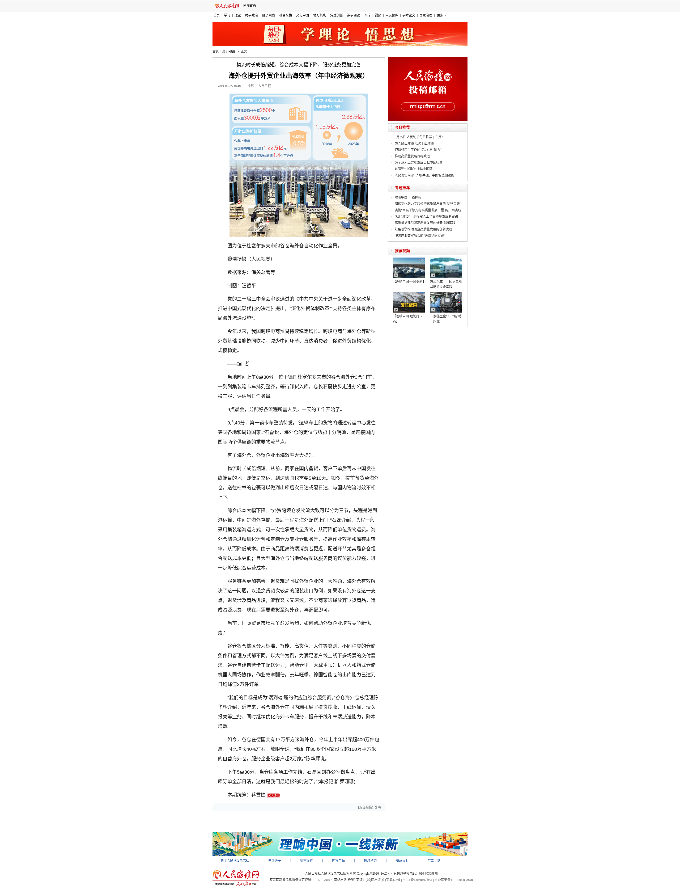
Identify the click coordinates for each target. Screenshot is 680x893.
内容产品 (338, 860)
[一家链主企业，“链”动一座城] (446, 294)
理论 (238, 15)
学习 (227, 15)
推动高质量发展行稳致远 (412, 156)
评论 (367, 15)
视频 (378, 15)
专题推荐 (402, 188)
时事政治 (251, 15)
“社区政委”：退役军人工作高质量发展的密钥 (426, 216)
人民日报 (264, 86)
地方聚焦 (319, 15)
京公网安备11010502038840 (454, 880)
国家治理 (425, 15)
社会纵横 (285, 15)
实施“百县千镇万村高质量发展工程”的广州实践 (428, 210)
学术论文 (408, 15)
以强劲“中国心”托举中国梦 (413, 169)
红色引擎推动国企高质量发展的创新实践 (423, 229)
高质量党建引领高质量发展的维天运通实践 (425, 223)
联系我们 (402, 860)
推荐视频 (402, 251)
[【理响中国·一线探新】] (409, 259)
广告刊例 (434, 860)
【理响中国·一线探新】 (409, 282)
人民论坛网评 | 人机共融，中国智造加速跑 (424, 175)
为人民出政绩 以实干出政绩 (414, 143)
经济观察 (268, 15)
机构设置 (306, 860)
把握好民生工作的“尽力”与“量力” (418, 150)
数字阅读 (353, 15)
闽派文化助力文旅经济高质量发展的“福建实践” (428, 204)
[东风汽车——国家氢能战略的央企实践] (446, 259)
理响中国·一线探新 (408, 197)
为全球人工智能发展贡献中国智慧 (419, 163)
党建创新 (336, 15)
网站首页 (249, 5)
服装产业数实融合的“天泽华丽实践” (420, 236)
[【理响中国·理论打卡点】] (409, 294)
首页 (216, 15)
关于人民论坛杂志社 (234, 860)
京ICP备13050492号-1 (417, 880)
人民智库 (391, 15)
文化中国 (302, 15)
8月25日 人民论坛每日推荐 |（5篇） (420, 137)
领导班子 (274, 860)
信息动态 (370, 860)
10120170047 (323, 880)
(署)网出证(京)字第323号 (383, 880)
